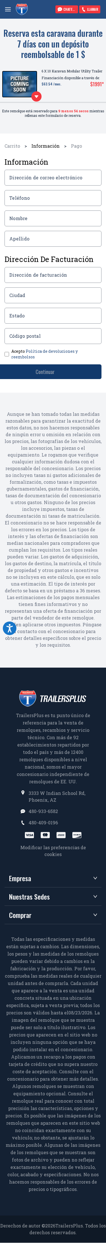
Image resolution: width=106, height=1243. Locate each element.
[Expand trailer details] (36, 96)
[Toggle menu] (8, 9)
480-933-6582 (43, 811)
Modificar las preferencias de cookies (53, 850)
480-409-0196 (43, 822)
